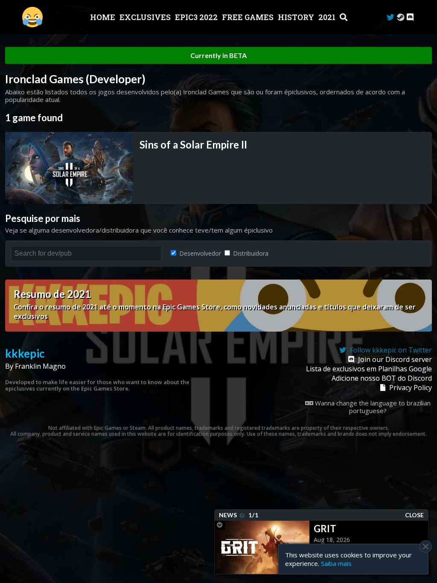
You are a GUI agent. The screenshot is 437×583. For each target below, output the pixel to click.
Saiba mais (336, 563)
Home (103, 17)
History (297, 17)
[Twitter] (390, 17)
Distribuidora (249, 253)
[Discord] (410, 17)
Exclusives (145, 17)
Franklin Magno (40, 366)
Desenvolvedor (199, 253)
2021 (327, 17)
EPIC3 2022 (197, 17)
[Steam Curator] (400, 17)
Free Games (248, 17)
